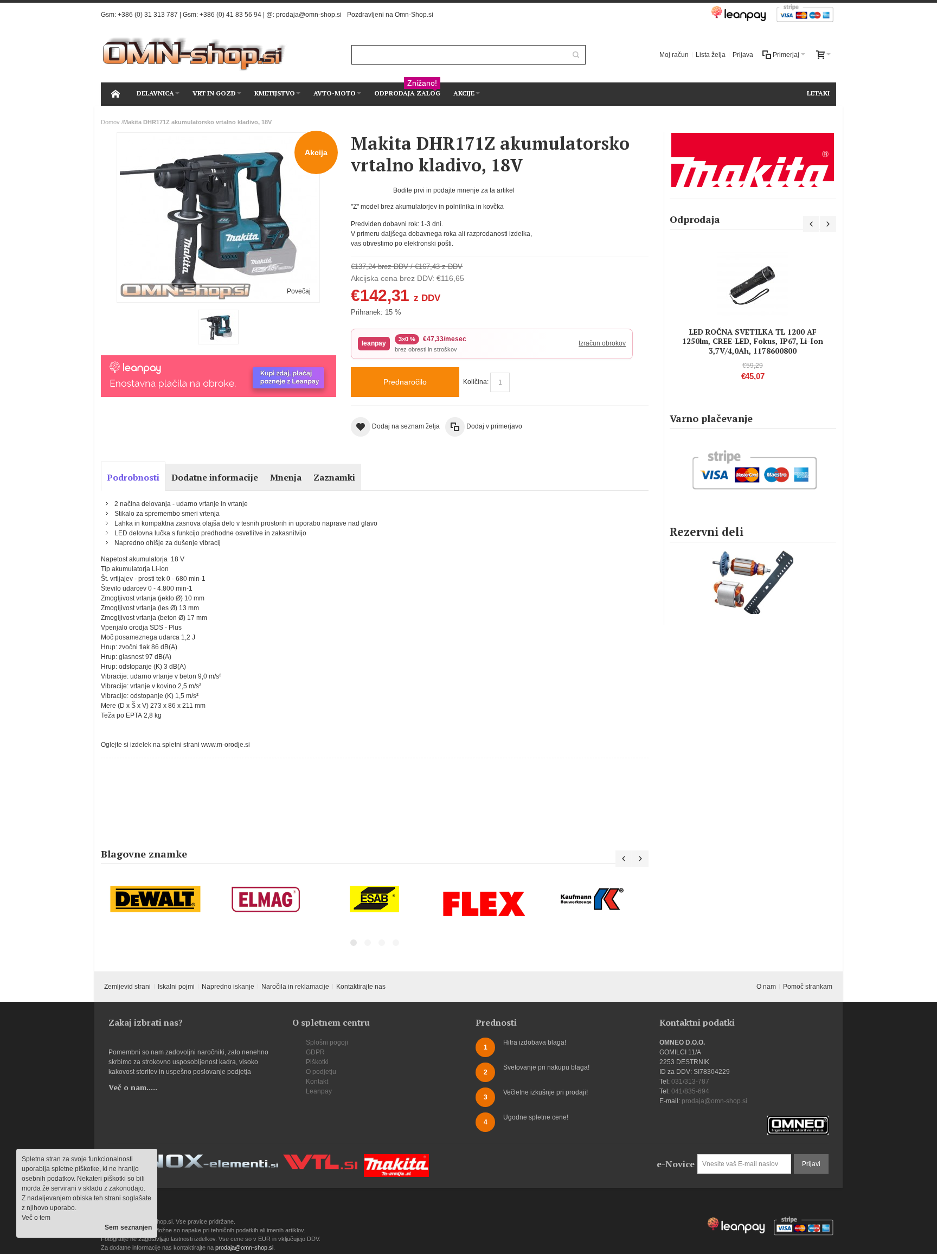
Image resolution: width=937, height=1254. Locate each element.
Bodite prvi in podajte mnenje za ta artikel (454, 190)
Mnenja (285, 477)
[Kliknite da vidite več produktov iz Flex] (484, 904)
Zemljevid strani (127, 986)
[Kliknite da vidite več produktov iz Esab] (374, 899)
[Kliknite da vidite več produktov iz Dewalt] (155, 899)
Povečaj (299, 291)
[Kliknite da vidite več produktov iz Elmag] (265, 899)
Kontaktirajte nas (361, 986)
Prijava (743, 55)
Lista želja (711, 55)
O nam (766, 986)
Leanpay (319, 1091)
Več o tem (36, 1217)
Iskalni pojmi (176, 986)
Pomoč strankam (807, 986)
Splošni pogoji (327, 1042)
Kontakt (317, 1081)
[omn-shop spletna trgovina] (194, 54)
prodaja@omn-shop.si (309, 14)
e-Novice (676, 1164)
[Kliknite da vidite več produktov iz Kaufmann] (593, 899)
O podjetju (321, 1072)
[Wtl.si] (320, 1159)
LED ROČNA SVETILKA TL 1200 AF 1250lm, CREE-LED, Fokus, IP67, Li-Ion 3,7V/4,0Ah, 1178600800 (752, 341)
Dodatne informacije (214, 477)
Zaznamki (334, 477)
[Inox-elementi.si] (208, 1159)
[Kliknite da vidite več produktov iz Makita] (753, 160)
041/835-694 (690, 1091)
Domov (110, 122)
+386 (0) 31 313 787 (148, 14)
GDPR (315, 1052)
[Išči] (576, 55)
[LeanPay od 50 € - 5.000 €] (218, 360)
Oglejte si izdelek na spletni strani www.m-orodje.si (175, 744)
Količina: (476, 382)
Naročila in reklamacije (295, 986)
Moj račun (674, 55)
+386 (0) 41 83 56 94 (230, 14)
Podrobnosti (133, 477)
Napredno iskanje (228, 986)
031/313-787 (690, 1081)
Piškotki (317, 1062)
